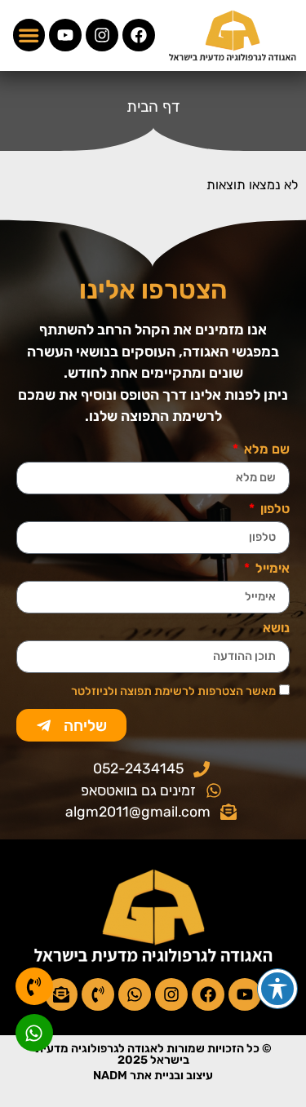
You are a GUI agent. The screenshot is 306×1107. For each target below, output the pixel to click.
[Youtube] (65, 35)
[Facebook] (138, 35)
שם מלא (265, 450)
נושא (276, 628)
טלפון (273, 509)
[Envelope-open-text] (61, 994)
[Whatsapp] (134, 994)
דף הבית (153, 106)
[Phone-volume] (98, 994)
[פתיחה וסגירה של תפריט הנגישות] (277, 988)
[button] (29, 35)
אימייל (271, 569)
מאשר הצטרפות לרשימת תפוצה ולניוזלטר (173, 691)
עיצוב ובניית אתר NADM (153, 1076)
